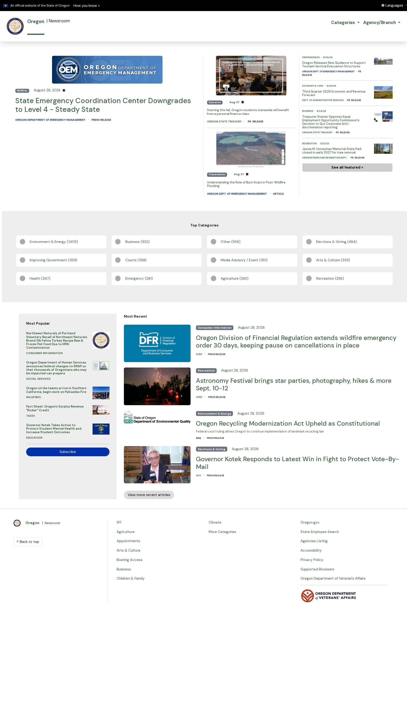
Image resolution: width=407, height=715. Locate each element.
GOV (198, 475)
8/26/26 (328, 57)
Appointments (128, 541)
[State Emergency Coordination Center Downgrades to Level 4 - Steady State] (107, 69)
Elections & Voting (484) (336, 241)
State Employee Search (320, 531)
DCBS (199, 354)
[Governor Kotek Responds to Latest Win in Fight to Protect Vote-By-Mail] (157, 463)
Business (308, 111)
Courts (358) (136, 260)
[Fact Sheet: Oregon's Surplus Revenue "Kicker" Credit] (101, 408)
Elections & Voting (211, 449)
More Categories (222, 531)
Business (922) (137, 241)
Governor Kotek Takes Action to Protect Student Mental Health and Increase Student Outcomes (53, 428)
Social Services (38, 379)
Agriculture (125, 531)
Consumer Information (44, 353)
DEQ (198, 438)
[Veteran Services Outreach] (329, 595)
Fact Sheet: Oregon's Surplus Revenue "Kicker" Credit (55, 408)
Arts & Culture (128, 550)
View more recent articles (149, 495)
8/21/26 (324, 143)
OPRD (199, 397)
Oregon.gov (310, 522)
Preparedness (217, 174)
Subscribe (68, 451)
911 (119, 522)
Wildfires (22, 90)
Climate (215, 522)
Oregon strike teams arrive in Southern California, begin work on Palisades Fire (56, 390)
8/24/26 (321, 111)
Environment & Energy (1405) (54, 241)
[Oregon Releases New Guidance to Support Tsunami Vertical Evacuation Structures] (383, 60)
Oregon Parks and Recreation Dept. (325, 157)
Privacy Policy (312, 559)
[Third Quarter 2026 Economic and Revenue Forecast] (383, 91)
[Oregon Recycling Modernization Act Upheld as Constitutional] (157, 415)
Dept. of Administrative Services (323, 100)
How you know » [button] (86, 5)
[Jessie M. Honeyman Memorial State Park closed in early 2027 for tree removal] (383, 147)
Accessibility (311, 550)
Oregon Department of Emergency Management (50, 119)
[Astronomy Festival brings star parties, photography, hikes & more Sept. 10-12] (157, 385)
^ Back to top (27, 541)
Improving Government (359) (53, 260)
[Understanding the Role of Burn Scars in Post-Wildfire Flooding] (251, 149)
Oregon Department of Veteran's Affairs (333, 578)
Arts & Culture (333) (333, 260)
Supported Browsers (317, 569)
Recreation (309, 143)
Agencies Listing (314, 541)
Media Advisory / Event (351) (244, 260)
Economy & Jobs (313, 86)
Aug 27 (234, 102)
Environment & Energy (214, 414)
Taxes (30, 416)
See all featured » (347, 167)
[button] (394, 5)
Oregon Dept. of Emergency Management (237, 193)
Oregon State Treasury (224, 121)
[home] (15, 26)
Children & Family (131, 578)
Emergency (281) (139, 278)
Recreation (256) (330, 278)
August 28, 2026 (47, 90)
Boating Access (129, 559)
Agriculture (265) (234, 278)
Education (215, 102)
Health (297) (40, 278)
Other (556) (230, 241)
